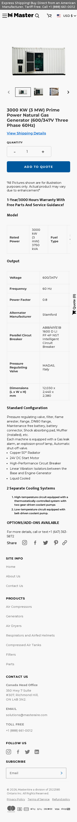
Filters (11, 654)
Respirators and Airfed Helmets (30, 635)
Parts (10, 664)
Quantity (15, 142)
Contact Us (14, 586)
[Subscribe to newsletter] (61, 773)
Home (10, 567)
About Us (13, 576)
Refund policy (61, 799)
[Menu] (4, 16)
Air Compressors (19, 607)
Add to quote (38, 167)
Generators (14, 616)
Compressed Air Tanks (23, 645)
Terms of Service (39, 799)
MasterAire (25, 789)
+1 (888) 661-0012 (19, 730)
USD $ (68, 16)
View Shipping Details (26, 133)
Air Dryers (14, 626)
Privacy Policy (16, 799)
